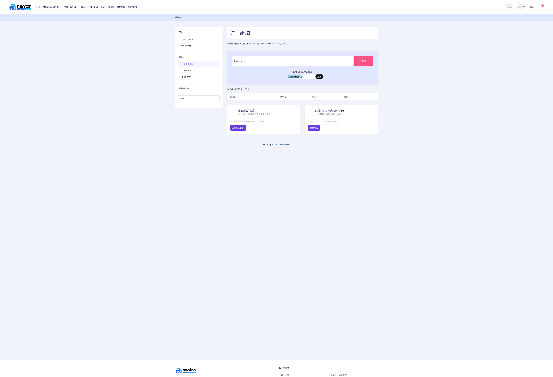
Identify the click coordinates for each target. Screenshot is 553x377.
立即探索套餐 (238, 128)
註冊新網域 (188, 64)
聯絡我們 (132, 7)
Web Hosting (70, 7)
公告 (103, 7)
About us (94, 7)
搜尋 (363, 61)
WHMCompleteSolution (281, 144)
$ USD (509, 7)
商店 (83, 7)
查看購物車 (186, 77)
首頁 (38, 7)
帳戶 (532, 7)
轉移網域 (187, 70)
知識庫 (111, 7)
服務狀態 (121, 7)
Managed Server (51, 7)
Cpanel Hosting (187, 39)
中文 (522, 7)
